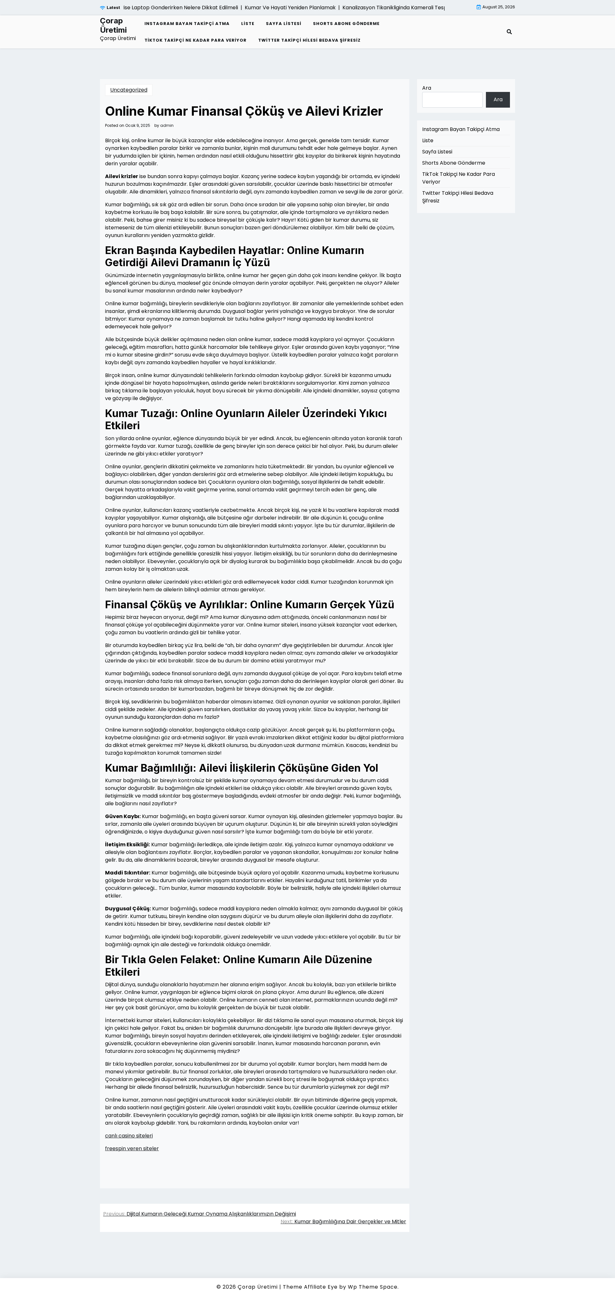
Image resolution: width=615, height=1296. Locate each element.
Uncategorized (128, 90)
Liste (247, 24)
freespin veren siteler (132, 1148)
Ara (426, 88)
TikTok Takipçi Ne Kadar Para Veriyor (195, 40)
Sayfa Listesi (283, 24)
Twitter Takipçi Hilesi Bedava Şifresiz (309, 40)
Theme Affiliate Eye (310, 1287)
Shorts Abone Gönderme (346, 24)
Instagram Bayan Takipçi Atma (187, 24)
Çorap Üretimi (113, 25)
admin (167, 125)
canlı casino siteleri (129, 1135)
